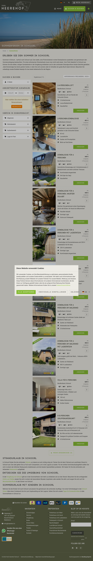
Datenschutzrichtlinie (63, 285)
